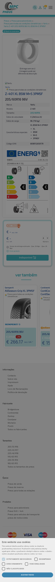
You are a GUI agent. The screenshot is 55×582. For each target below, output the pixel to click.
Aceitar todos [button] (27, 575)
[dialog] (27, 560)
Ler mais (39, 554)
